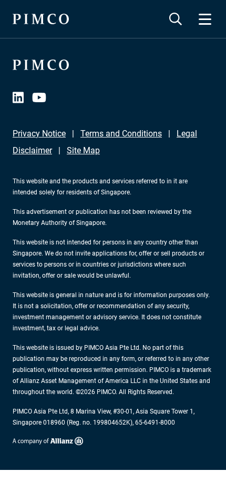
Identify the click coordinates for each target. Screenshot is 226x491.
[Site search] (175, 19)
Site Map (83, 150)
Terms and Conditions (121, 134)
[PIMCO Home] (41, 19)
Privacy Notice (39, 134)
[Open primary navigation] (205, 19)
